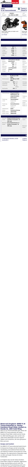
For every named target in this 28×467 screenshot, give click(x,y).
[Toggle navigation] (24, 2)
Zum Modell (4, 34)
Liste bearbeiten (7, 5)
